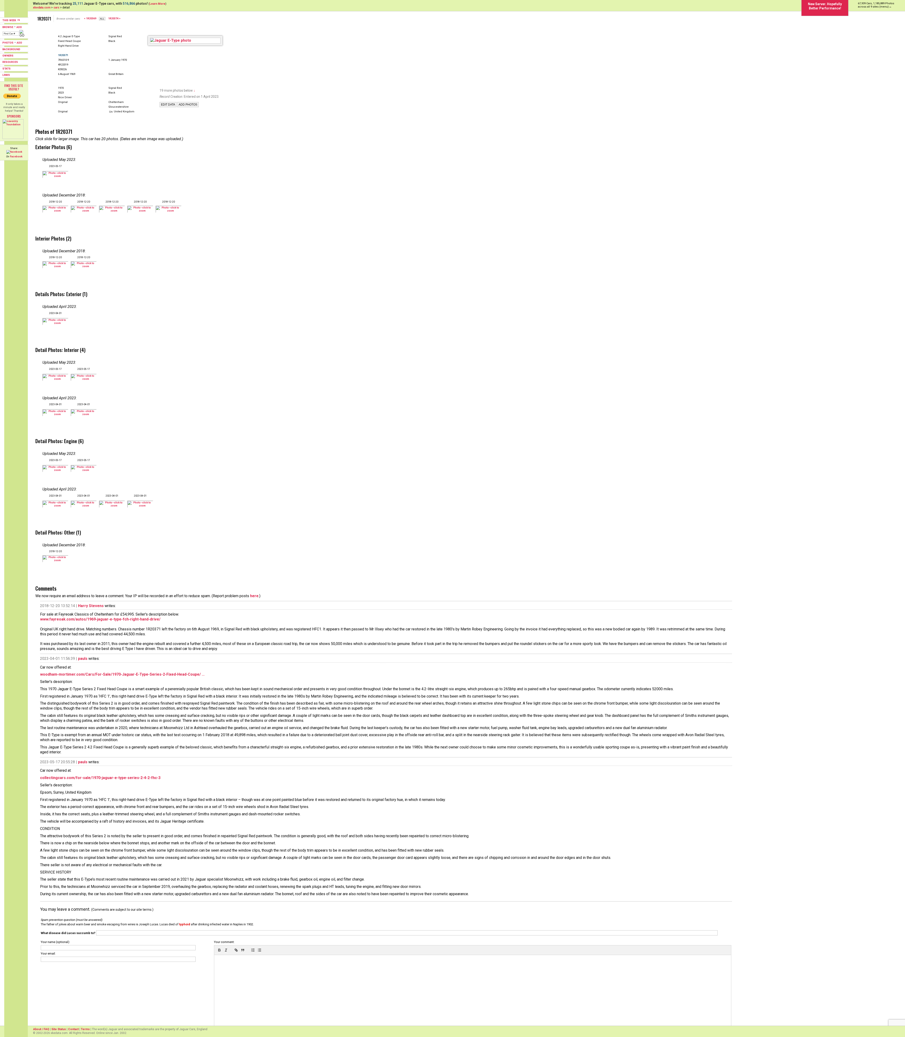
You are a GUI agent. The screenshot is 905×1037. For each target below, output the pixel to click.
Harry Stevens (91, 606)
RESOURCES (10, 62)
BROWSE (7, 27)
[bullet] (259, 950)
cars (56, 7)
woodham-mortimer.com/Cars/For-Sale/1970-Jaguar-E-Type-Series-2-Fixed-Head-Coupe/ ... (122, 674)
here (254, 596)
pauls (82, 658)
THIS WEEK (9, 20)
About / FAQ (41, 1029)
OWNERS (7, 55)
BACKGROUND (11, 49)
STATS (6, 68)
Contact (73, 1029)
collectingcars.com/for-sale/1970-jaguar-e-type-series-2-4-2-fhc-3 (100, 778)
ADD (19, 27)
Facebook (16, 156)
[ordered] (253, 950)
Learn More (157, 3)
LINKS (6, 75)
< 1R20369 (90, 18)
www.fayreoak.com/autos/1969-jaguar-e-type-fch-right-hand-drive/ (100, 619)
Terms (85, 1029)
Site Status (58, 1029)
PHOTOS (7, 42)
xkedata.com (41, 7)
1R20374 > (114, 18)
